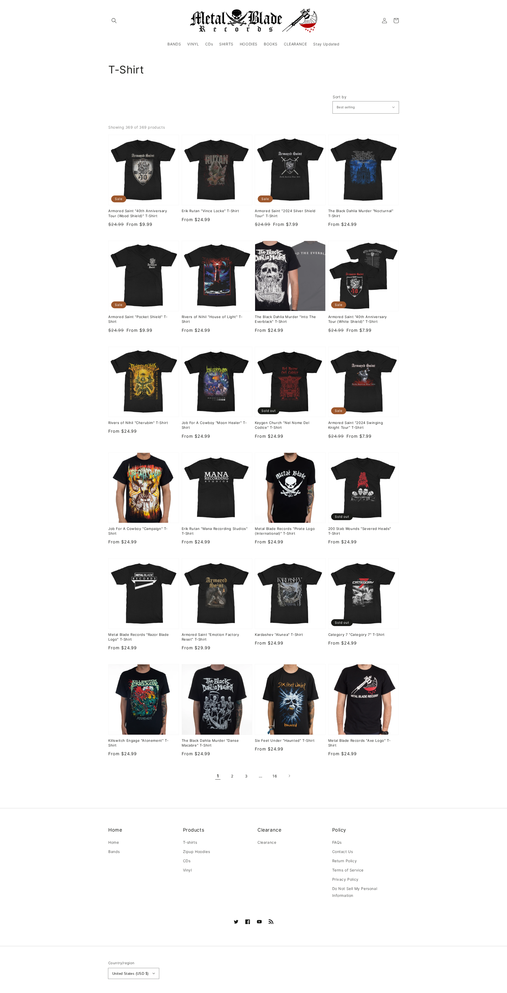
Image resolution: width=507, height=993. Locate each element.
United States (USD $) (130, 974)
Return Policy (344, 861)
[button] (114, 20)
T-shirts (190, 842)
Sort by (339, 97)
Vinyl (187, 870)
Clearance (266, 842)
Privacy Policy (345, 879)
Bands (114, 851)
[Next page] (289, 776)
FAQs (337, 842)
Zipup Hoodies (196, 851)
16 (275, 776)
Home (113, 842)
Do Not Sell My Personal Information (354, 891)
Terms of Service (348, 870)
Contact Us (342, 851)
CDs (187, 861)
